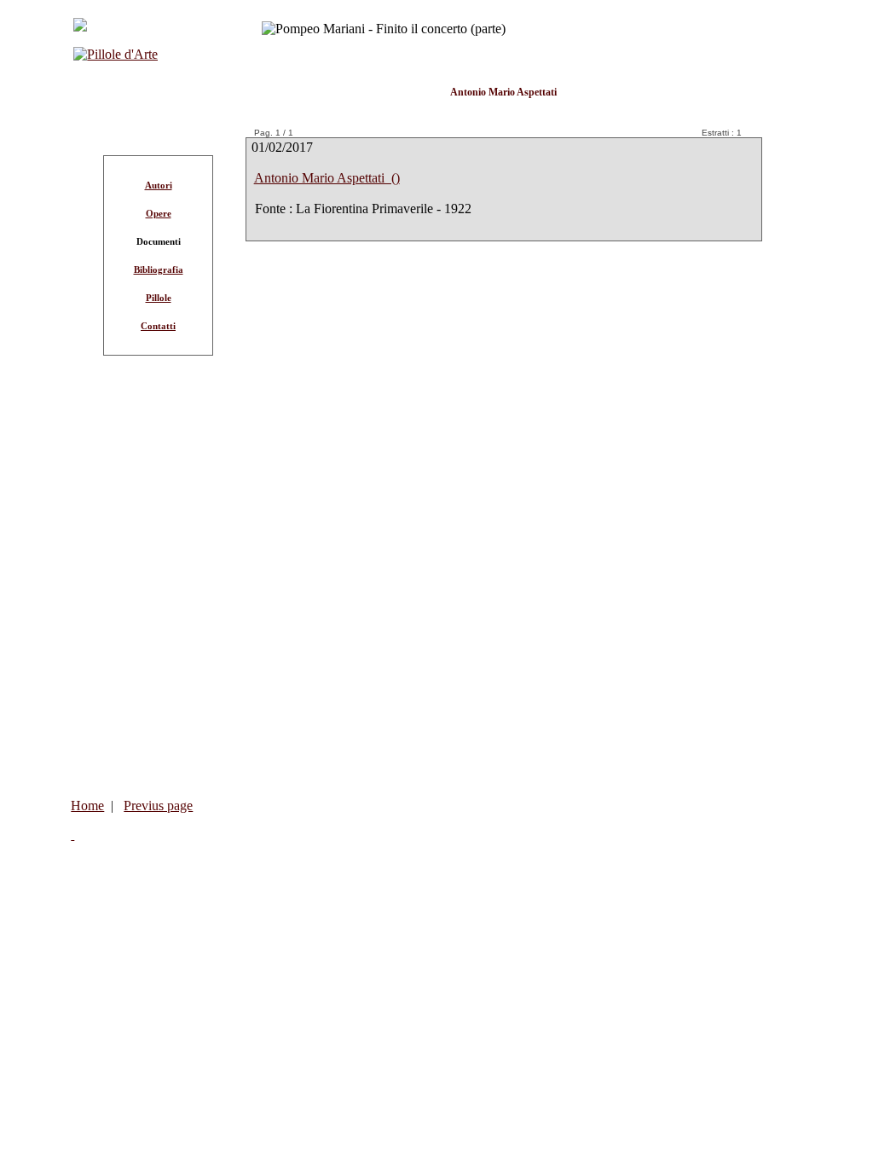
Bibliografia (158, 269)
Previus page (158, 805)
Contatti (158, 326)
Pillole (158, 298)
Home (87, 805)
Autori (158, 185)
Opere (158, 213)
